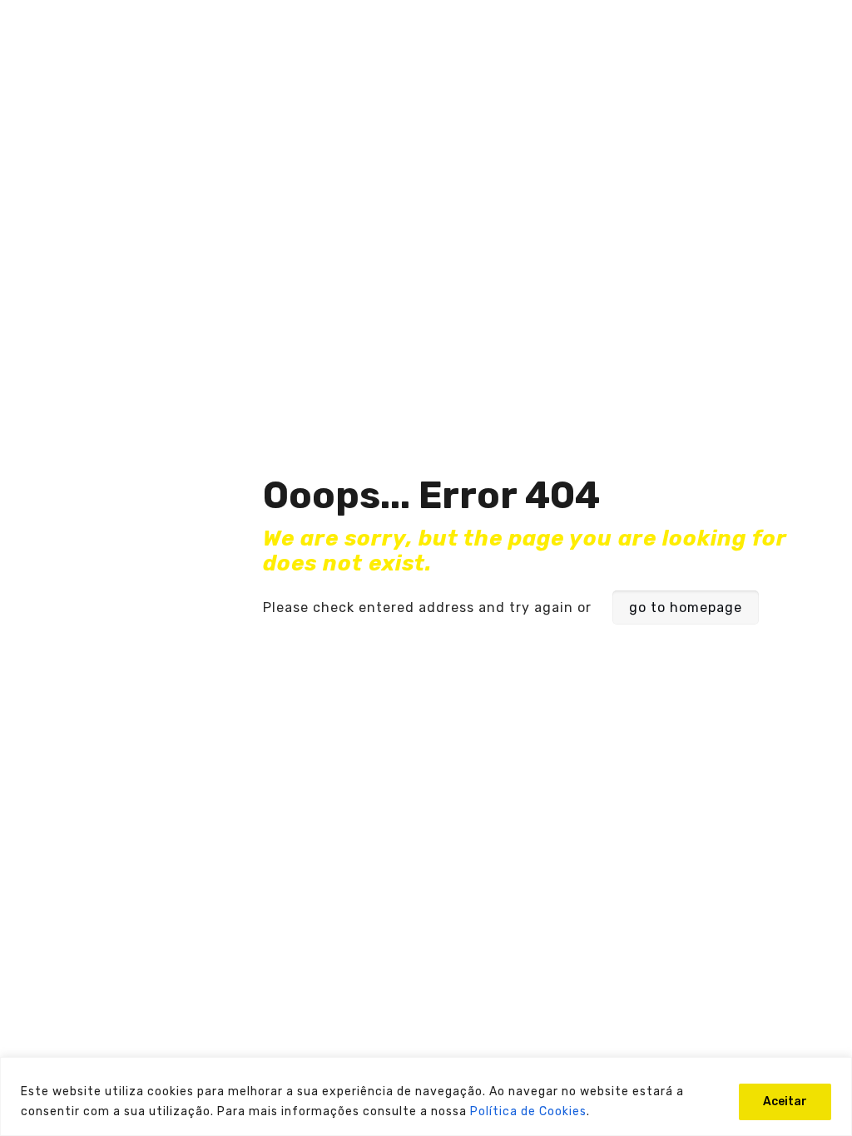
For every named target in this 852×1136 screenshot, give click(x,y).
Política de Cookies (528, 1111)
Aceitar (785, 1101)
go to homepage (685, 607)
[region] (426, 1096)
